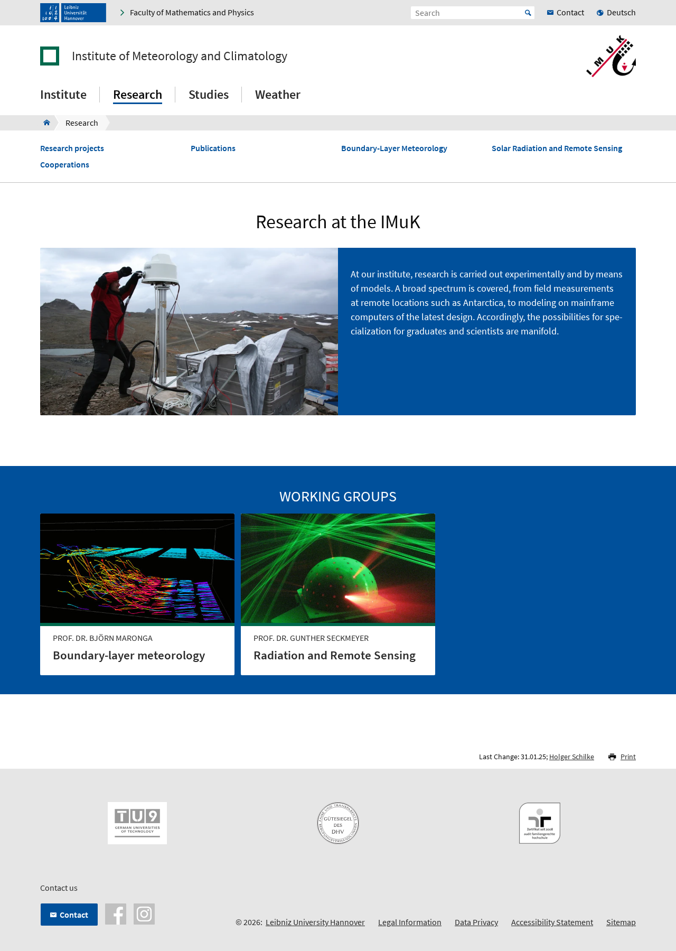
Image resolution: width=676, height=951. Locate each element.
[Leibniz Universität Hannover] (73, 12)
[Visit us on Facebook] (116, 913)
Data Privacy (476, 922)
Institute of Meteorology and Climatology (179, 56)
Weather (278, 94)
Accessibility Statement (552, 922)
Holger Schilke (571, 756)
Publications (213, 148)
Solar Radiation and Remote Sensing (557, 148)
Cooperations (64, 165)
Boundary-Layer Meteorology (394, 148)
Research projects (72, 148)
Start (528, 12)
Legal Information (410, 922)
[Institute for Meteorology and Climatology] (43, 122)
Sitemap (621, 922)
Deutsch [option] (621, 12)
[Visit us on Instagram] (144, 913)
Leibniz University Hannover (315, 922)
